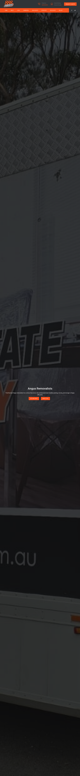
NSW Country (35, 10)
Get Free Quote (33, 398)
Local (18, 10)
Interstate (44, 10)
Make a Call (45, 398)
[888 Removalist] (8, 4)
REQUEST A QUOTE (70, 4)
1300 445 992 (45, 5)
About (12, 10)
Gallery (61, 10)
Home (6, 10)
